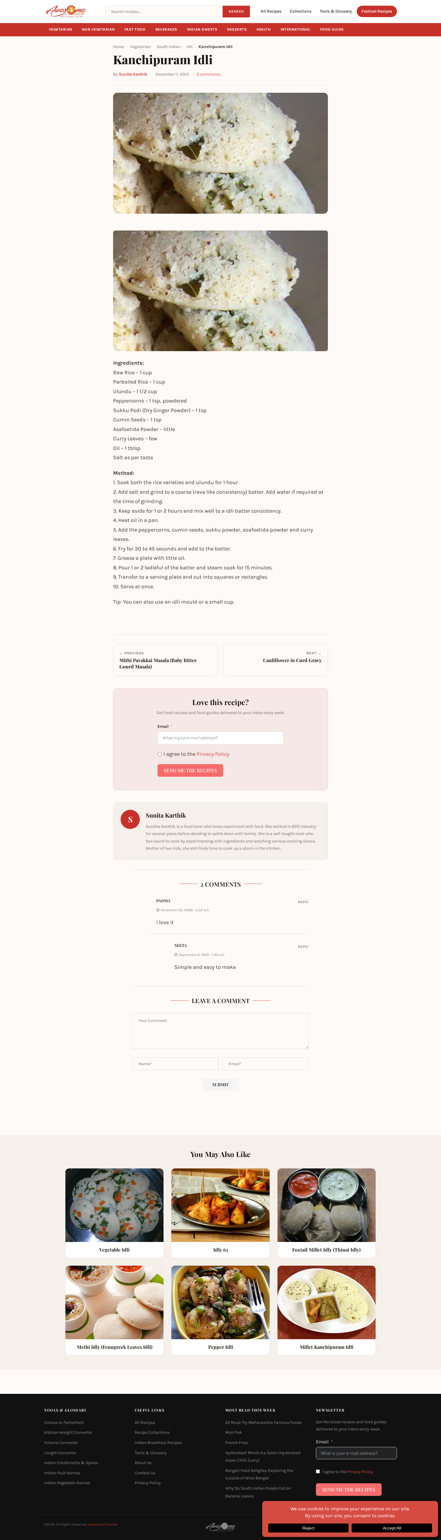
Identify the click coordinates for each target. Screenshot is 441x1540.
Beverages (166, 29)
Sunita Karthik (133, 74)
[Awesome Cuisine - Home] (71, 11)
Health (263, 29)
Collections (300, 11)
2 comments (208, 74)
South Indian (169, 46)
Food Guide (332, 29)
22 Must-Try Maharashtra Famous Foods (263, 1422)
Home (118, 46)
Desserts (237, 29)
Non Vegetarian (98, 29)
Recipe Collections (152, 1432)
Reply (303, 901)
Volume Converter (61, 1442)
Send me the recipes (190, 770)
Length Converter (60, 1452)
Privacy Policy (212, 754)
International (295, 29)
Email (163, 726)
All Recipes (271, 11)
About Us (143, 1462)
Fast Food (135, 29)
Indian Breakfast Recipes (158, 1442)
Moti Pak (233, 1432)
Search (236, 11)
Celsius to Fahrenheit (64, 1422)
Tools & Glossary (336, 11)
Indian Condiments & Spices (71, 1462)
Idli (190, 46)
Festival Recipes (377, 11)
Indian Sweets (202, 29)
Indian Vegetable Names (67, 1483)
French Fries (236, 1442)
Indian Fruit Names (62, 1472)
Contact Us (145, 1472)
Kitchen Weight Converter (68, 1432)
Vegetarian (60, 29)
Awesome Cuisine (102, 1524)
